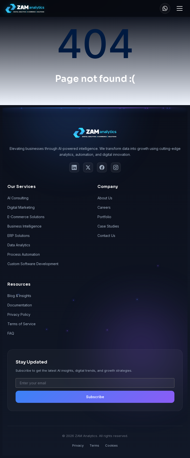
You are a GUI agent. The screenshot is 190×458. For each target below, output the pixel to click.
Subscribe (95, 397)
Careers (104, 207)
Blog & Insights (19, 296)
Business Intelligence (24, 226)
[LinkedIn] (74, 167)
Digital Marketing (21, 207)
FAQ (10, 333)
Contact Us (106, 235)
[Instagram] (116, 167)
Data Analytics (18, 245)
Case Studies (108, 226)
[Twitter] (88, 167)
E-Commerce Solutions (26, 217)
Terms (94, 445)
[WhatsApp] (165, 8)
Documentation (19, 305)
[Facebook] (102, 167)
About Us (104, 198)
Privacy (78, 445)
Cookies (111, 445)
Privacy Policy (18, 314)
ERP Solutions (18, 235)
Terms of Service (21, 324)
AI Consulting (17, 198)
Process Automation (23, 254)
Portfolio (104, 217)
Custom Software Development (32, 264)
